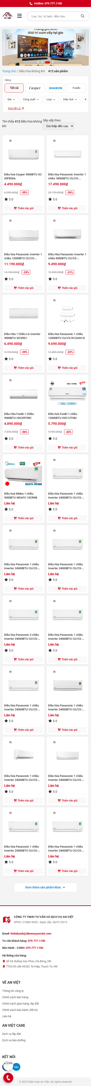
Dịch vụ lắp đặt (11, 1034)
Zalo (16, 1067)
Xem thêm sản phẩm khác (43, 887)
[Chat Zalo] (8, 1066)
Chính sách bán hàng (15, 997)
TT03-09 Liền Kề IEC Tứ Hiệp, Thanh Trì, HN (31, 966)
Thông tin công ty (13, 990)
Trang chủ (9, 71)
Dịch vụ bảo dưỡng (13, 1040)
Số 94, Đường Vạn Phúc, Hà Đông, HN (28, 961)
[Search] (82, 16)
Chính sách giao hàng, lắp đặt (20, 1003)
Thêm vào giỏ (25, 208)
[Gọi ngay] (8, 1078)
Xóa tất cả (14, 108)
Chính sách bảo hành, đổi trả (20, 1010)
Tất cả (14, 88)
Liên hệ (6, 1016)
